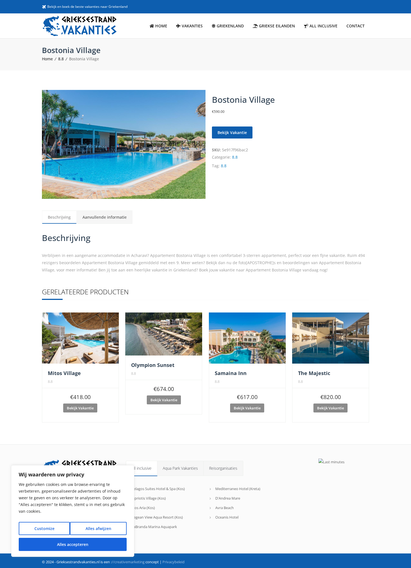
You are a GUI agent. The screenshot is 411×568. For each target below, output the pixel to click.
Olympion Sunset (152, 365)
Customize (44, 528)
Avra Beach (224, 507)
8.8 (61, 58)
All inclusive (142, 468)
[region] (72, 511)
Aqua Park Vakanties (180, 468)
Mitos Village (64, 373)
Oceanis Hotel (226, 517)
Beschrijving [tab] (59, 217)
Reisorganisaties (223, 468)
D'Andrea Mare (227, 498)
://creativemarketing (128, 561)
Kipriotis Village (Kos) (148, 498)
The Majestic (314, 373)
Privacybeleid (173, 561)
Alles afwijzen (98, 528)
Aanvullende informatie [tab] (104, 217)
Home (47, 58)
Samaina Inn (231, 373)
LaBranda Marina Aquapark (154, 526)
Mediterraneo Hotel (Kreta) (237, 488)
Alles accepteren (72, 544)
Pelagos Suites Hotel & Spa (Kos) (158, 488)
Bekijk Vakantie (232, 132)
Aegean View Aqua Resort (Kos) (157, 517)
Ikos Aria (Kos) (143, 507)
